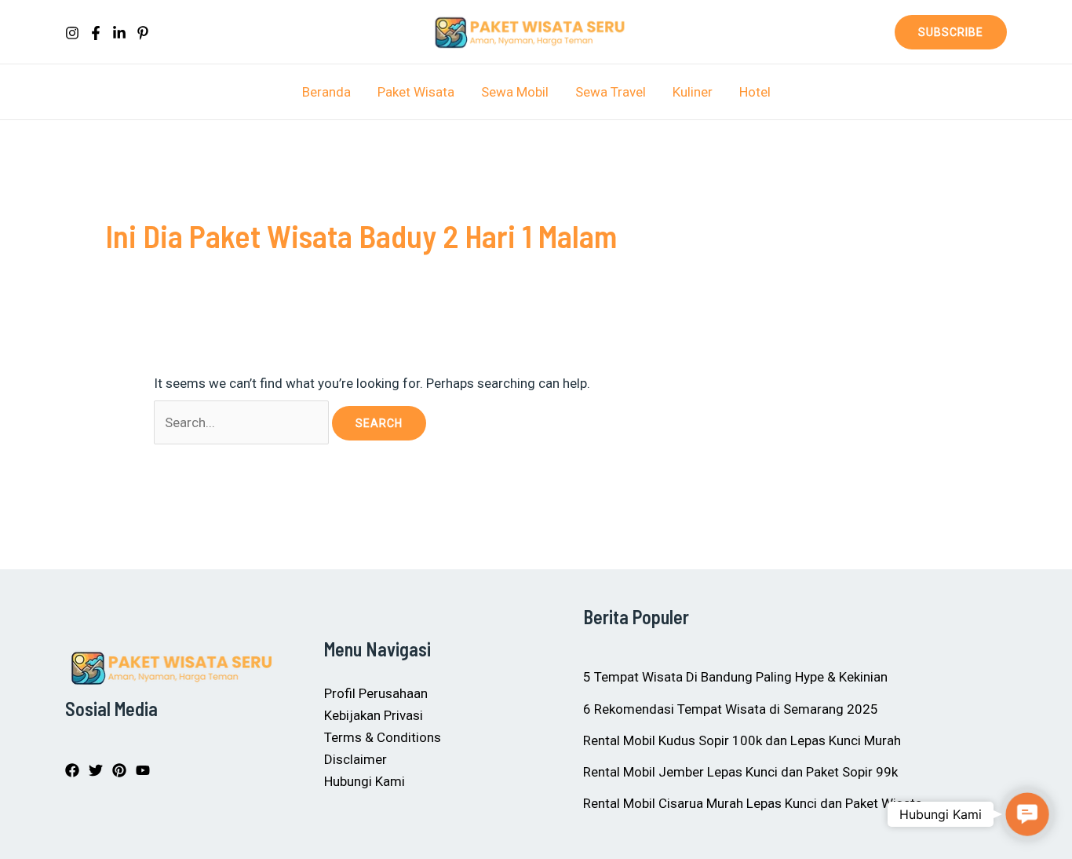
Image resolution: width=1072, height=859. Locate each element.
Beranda (326, 92)
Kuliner (693, 92)
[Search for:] (243, 422)
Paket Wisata (415, 92)
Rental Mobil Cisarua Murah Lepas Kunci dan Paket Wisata (752, 803)
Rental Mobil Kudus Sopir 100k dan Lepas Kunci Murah (742, 740)
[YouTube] (143, 770)
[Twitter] (96, 770)
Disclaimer (355, 759)
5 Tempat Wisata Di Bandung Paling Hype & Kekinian (735, 677)
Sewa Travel (610, 92)
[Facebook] (96, 33)
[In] (119, 33)
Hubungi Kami (364, 781)
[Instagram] (72, 33)
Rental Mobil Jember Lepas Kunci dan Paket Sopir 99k (740, 772)
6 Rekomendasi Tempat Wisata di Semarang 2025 (730, 709)
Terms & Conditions (382, 737)
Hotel (755, 92)
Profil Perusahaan (376, 693)
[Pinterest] (143, 33)
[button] (951, 32)
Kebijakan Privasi (373, 715)
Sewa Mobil (515, 92)
